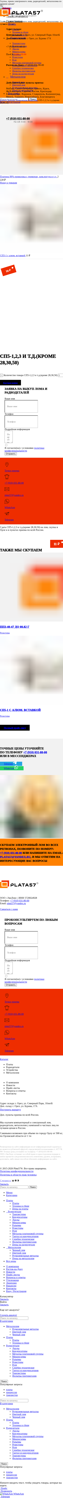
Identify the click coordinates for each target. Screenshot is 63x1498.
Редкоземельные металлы (25, 1255)
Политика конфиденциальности (16, 1171)
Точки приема (12, 470)
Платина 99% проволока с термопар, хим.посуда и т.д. (28, 176)
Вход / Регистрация (16, 1291)
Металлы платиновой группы (27, 1233)
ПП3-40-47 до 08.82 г (14, 626)
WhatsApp (10, 507)
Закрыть (4, 1184)
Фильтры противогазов (24, 1242)
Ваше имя (10, 398)
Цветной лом (19, 1253)
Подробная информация (17, 429)
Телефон (9, 414)
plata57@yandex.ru (14, 495)
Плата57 (4, 100)
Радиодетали (22, 100)
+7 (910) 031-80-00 (18, 118)
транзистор (12, 1395)
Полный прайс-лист (15, 728)
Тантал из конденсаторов (25, 1236)
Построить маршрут (10, 1109)
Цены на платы (20, 1208)
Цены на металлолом (23, 1258)
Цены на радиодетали (23, 73)
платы (9, 1389)
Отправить (11, 454)
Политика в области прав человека (18, 1174)
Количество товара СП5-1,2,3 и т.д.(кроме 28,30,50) (30, 375)
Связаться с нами (9, 909)
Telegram (9, 519)
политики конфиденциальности (24, 449)
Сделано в (5, 1180)
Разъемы (16, 1225)
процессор (11, 1392)
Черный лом (18, 1250)
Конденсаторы (19, 1217)
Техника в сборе (20, 1206)
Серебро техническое (23, 1239)
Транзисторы (19, 1214)
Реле (14, 1231)
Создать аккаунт (8, 1315)
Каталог (12, 100)
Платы (15, 1203)
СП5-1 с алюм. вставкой (13, 255)
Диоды (15, 1220)
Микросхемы (19, 1222)
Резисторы (33, 100)
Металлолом (12, 1326)
